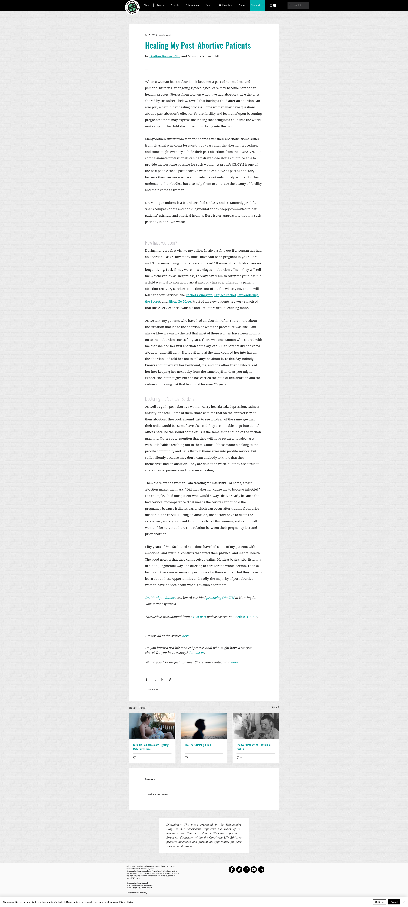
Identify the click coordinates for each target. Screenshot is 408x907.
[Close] (404, 901)
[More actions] (261, 35)
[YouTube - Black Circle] (254, 869)
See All (275, 707)
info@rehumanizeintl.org (137, 892)
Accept (394, 901)
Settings (379, 901)
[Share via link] (169, 679)
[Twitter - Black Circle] (239, 869)
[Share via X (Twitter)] (154, 679)
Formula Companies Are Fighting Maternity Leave (150, 747)
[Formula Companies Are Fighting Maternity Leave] (152, 726)
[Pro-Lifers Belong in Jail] (204, 726)
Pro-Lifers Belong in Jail (198, 745)
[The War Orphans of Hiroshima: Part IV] (256, 726)
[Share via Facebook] (146, 679)
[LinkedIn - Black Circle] (261, 869)
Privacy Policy (126, 901)
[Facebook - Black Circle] (232, 869)
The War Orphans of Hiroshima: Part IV (253, 747)
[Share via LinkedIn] (162, 679)
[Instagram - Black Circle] (246, 869)
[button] (147, 5)
